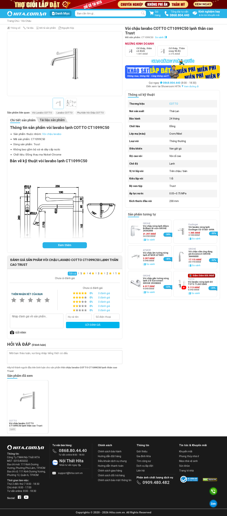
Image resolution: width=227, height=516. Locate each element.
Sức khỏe (184, 465)
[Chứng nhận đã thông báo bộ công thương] (189, 479)
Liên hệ (141, 470)
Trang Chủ (13, 21)
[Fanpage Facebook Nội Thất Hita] (19, 498)
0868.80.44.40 (73, 450)
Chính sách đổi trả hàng (111, 475)
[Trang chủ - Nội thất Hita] (26, 447)
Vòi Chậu (26, 21)
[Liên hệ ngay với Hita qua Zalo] (213, 503)
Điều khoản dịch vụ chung (112, 461)
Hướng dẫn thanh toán (110, 465)
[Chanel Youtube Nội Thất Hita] (25, 498)
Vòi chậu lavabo (51, 134)
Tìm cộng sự (144, 461)
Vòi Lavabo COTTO (42, 112)
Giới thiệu (142, 451)
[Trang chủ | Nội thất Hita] (26, 13)
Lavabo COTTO (65, 112)
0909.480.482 (156, 482)
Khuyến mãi (185, 451)
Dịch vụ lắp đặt (145, 465)
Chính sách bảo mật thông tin (114, 480)
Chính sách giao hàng (110, 470)
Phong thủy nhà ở (189, 456)
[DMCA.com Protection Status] (209, 479)
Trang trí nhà (186, 470)
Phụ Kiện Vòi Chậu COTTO (90, 112)
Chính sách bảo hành (109, 451)
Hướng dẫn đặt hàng (109, 456)
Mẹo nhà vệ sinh (188, 461)
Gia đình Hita (144, 456)
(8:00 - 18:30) (179, 82)
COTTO (173, 103)
